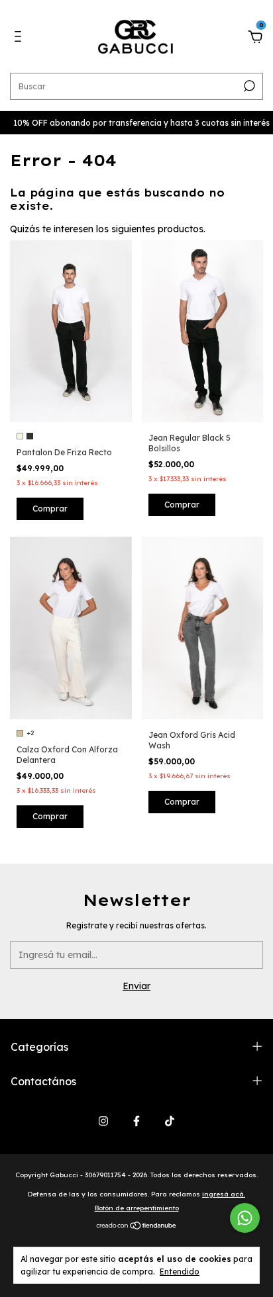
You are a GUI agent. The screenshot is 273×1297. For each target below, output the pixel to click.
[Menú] (20, 38)
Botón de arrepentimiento (137, 1208)
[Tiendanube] (136, 1227)
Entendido (179, 1271)
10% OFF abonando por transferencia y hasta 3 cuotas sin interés (133, 123)
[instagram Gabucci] (103, 1121)
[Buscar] (248, 86)
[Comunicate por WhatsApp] (245, 1218)
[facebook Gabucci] (136, 1121)
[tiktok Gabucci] (169, 1121)
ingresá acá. (223, 1194)
